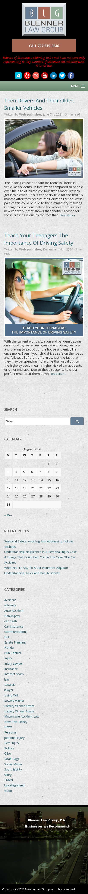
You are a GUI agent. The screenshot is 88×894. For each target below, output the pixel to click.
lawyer (8, 690)
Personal (10, 732)
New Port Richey (15, 722)
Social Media (13, 764)
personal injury (14, 738)
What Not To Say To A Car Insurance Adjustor (36, 568)
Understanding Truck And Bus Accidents (32, 573)
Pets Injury (11, 743)
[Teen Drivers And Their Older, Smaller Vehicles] (44, 148)
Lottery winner (14, 700)
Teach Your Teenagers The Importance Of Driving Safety (38, 239)
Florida (9, 647)
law (6, 679)
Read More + (67, 215)
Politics (9, 748)
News (8, 727)
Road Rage (12, 759)
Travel (8, 780)
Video (8, 791)
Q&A (7, 753)
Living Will (11, 695)
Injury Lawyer (13, 663)
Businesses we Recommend (47, 826)
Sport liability (13, 769)
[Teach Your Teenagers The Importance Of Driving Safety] (44, 297)
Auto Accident (13, 610)
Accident (10, 600)
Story (8, 775)
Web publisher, (31, 114)
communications (15, 632)
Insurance (11, 669)
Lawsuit (9, 684)
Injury (8, 658)
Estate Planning (15, 642)
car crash (10, 621)
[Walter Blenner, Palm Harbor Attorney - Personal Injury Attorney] (44, 17)
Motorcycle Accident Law (21, 716)
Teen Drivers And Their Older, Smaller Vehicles (39, 104)
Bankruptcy (12, 616)
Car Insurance (13, 626)
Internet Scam (14, 674)
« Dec (8, 515)
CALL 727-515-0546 (44, 45)
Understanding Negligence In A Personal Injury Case (40, 552)
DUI (7, 637)
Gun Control (12, 653)
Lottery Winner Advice (19, 706)
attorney (10, 605)
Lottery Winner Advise (19, 711)
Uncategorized (14, 785)
